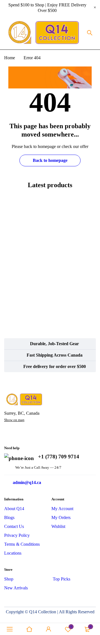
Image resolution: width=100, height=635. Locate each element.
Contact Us (14, 526)
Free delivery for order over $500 (54, 366)
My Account (62, 508)
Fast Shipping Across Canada (54, 355)
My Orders (61, 517)
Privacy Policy (17, 535)
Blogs (9, 517)
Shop (8, 579)
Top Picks (61, 579)
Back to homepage (50, 160)
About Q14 (14, 508)
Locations (12, 553)
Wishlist (58, 526)
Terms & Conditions (22, 544)
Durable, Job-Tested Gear (54, 343)
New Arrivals (16, 587)
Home (9, 57)
